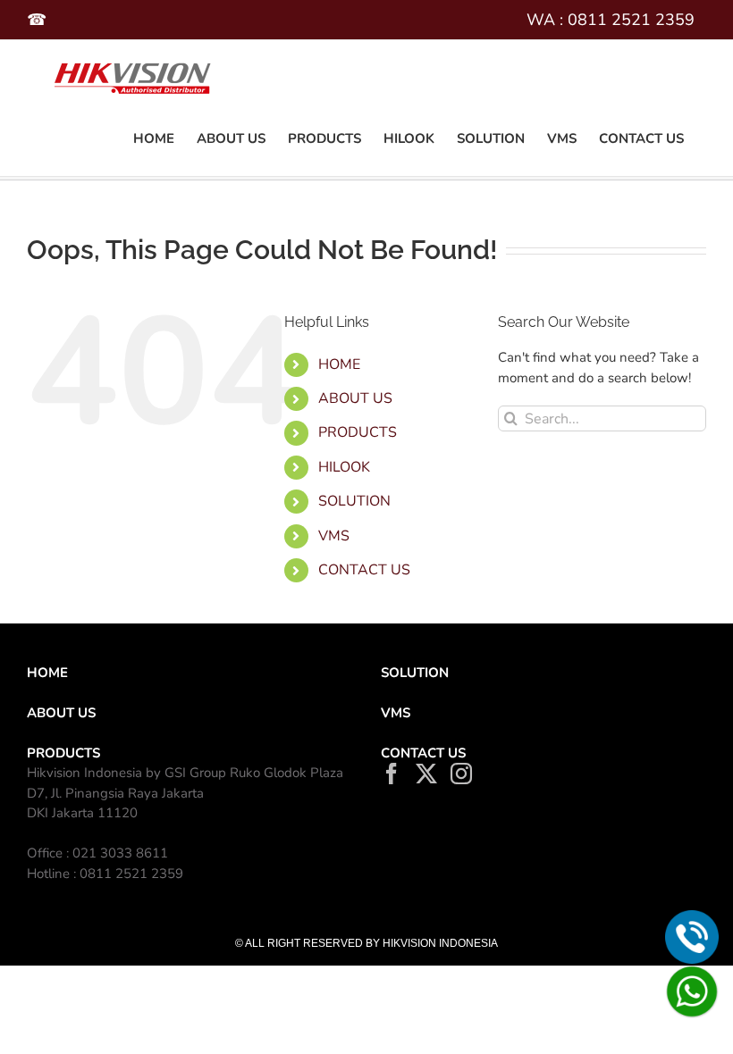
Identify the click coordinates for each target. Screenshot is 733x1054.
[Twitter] (426, 773)
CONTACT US (364, 570)
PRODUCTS (357, 432)
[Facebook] (391, 773)
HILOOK (344, 467)
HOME (339, 364)
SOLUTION (415, 673)
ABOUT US (355, 398)
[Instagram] (461, 773)
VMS (334, 536)
